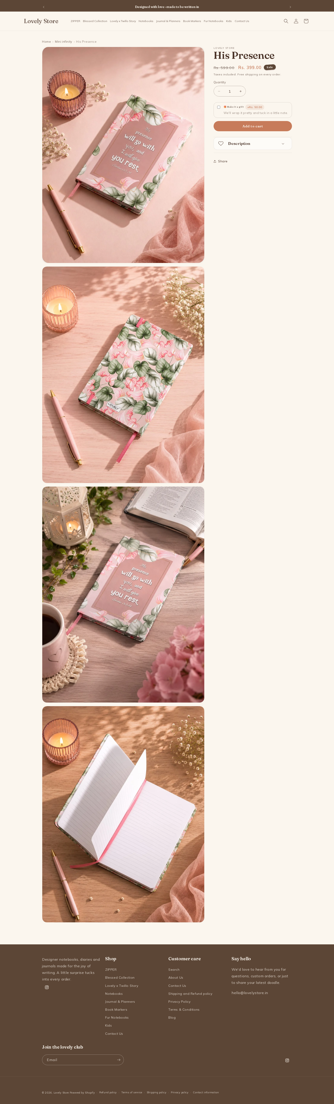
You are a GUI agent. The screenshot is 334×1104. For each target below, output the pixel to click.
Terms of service (131, 1092)
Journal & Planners (120, 1002)
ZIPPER (111, 970)
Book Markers (116, 1009)
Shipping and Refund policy (190, 994)
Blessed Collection (120, 977)
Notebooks (114, 994)
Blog (172, 1017)
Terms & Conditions (184, 1009)
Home (46, 41)
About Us (175, 977)
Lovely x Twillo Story (121, 986)
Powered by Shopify (82, 1092)
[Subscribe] (119, 1059)
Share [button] (223, 161)
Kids (108, 1025)
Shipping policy (157, 1092)
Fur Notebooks (117, 1017)
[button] (146, 21)
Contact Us (114, 1034)
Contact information (206, 1092)
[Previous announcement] (44, 7)
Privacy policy (180, 1092)
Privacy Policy (179, 1002)
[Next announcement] (290, 7)
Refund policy (108, 1092)
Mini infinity (63, 41)
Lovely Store (61, 1092)
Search (174, 970)
